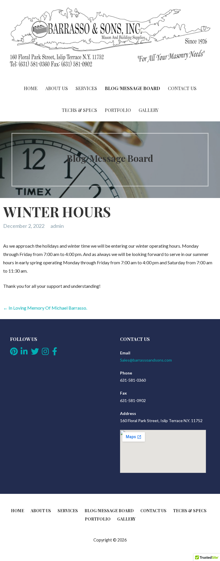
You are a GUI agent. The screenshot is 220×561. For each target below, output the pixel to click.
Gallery (148, 110)
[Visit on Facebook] (54, 352)
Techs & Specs (79, 110)
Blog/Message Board (132, 88)
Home (31, 88)
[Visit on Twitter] (35, 352)
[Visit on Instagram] (45, 352)
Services (86, 88)
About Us (56, 88)
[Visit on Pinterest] (14, 352)
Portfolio (118, 110)
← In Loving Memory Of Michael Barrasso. (45, 307)
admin (57, 226)
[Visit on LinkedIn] (24, 352)
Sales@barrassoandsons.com (146, 360)
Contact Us (182, 88)
